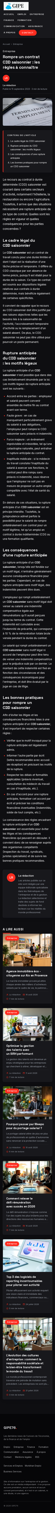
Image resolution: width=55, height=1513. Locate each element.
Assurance (35, 26)
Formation (25, 20)
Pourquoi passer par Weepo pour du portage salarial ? (25, 1126)
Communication (14, 26)
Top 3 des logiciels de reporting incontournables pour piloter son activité (24, 1281)
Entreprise (37, 14)
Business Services (13, 1471)
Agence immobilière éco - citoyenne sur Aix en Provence (26, 973)
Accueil (9, 14)
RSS (37, 1457)
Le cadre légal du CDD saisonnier (27, 141)
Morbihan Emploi (33, 1466)
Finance (9, 20)
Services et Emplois (13, 1466)
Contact (28, 33)
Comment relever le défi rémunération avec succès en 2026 (20, 1202)
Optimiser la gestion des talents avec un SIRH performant (20, 1050)
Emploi (22, 14)
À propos (9, 32)
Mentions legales (23, 1457)
